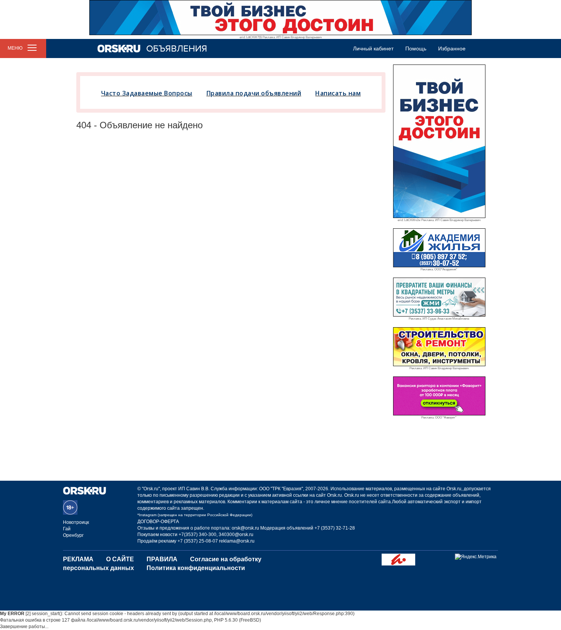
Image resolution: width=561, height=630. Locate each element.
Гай (67, 528)
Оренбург (73, 535)
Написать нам (338, 93)
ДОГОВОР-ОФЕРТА (158, 521)
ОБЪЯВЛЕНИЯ (176, 48)
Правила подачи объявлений (253, 93)
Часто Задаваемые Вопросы (146, 93)
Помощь (415, 48)
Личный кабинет (373, 48)
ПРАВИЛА (162, 559)
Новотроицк (76, 522)
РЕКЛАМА (78, 559)
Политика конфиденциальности (196, 568)
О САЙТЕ (120, 559)
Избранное (452, 48)
